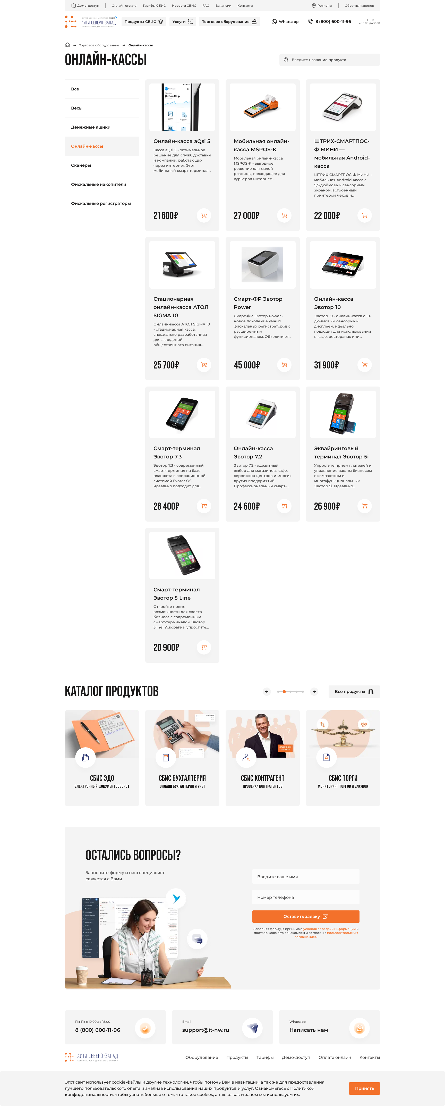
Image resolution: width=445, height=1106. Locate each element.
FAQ (205, 5)
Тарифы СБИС (154, 5)
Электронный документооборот (102, 781)
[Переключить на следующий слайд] (314, 692)
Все (75, 89)
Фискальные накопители (98, 184)
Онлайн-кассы (87, 146)
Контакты (245, 5)
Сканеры (81, 165)
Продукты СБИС (140, 21)
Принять (364, 1088)
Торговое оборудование (226, 21)
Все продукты (350, 691)
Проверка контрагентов (263, 781)
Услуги (179, 21)
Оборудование (201, 1057)
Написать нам (308, 1030)
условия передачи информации (329, 929)
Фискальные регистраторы (101, 203)
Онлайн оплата (124, 5)
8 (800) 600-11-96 (333, 21)
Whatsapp (289, 21)
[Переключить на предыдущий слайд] (267, 692)
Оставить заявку (302, 916)
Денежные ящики (90, 127)
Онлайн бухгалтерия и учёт (182, 781)
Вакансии (223, 5)
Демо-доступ (88, 5)
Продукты (237, 1057)
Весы (76, 108)
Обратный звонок (359, 5)
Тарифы (265, 1057)
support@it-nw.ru (205, 1030)
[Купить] (204, 215)
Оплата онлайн (335, 1057)
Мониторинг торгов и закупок (343, 781)
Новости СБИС (184, 5)
